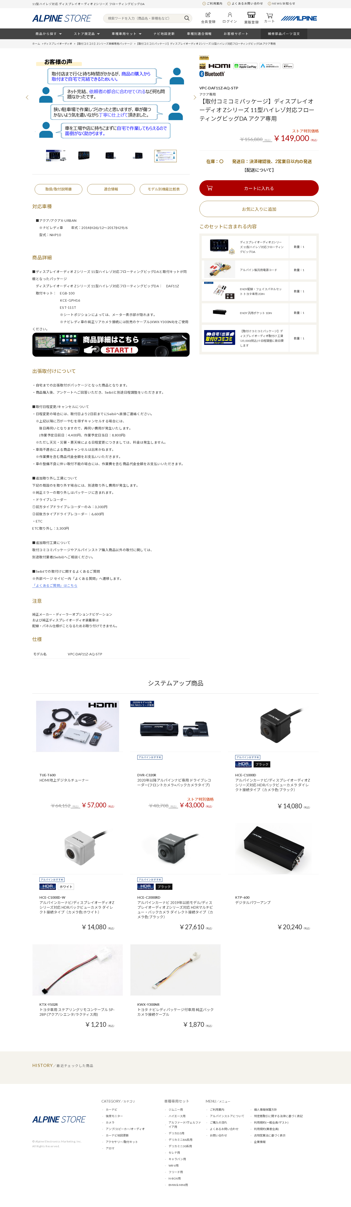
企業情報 (260, 1142)
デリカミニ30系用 (180, 1146)
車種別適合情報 (199, 34)
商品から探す (46, 34)
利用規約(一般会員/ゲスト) (271, 1122)
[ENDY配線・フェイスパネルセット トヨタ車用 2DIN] (219, 298)
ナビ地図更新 (164, 34)
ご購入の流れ (218, 1122)
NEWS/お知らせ (283, 3)
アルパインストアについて (227, 1116)
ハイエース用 (177, 1116)
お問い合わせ (218, 1135)
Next (194, 97)
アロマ (110, 1148)
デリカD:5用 (176, 1133)
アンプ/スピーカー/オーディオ (125, 1129)
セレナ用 (174, 1152)
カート (269, 21)
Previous (27, 97)
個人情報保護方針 (265, 1109)
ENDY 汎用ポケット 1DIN (256, 313)
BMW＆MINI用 (178, 1185)
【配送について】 (259, 170)
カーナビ (111, 1109)
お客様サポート (236, 34)
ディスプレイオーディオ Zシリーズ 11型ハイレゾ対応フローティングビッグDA (262, 247)
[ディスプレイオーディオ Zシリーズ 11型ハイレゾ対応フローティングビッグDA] (219, 253)
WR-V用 (174, 1165)
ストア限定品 (84, 34)
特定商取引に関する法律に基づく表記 (278, 1116)
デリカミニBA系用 (180, 1140)
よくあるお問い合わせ (247, 3)
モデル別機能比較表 (164, 189)
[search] (187, 18)
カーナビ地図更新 (117, 1135)
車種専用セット (124, 34)
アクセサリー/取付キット (122, 1142)
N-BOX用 (175, 1178)
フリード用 (176, 1172)
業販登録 (251, 22)
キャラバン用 (177, 1159)
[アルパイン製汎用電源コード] (219, 277)
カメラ (110, 1122)
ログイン (230, 21)
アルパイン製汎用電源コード (258, 270)
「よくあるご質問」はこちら (54, 585)
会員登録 (208, 22)
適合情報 (111, 189)
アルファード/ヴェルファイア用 (185, 1125)
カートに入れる (259, 188)
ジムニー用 (176, 1109)
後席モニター (114, 1116)
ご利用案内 (215, 3)
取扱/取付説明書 (58, 189)
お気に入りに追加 (259, 209)
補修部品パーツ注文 (284, 34)
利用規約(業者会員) (266, 1129)
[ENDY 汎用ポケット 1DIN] (219, 319)
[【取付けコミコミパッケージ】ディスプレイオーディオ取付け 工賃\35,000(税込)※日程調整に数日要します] (219, 344)
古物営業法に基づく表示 (270, 1135)
